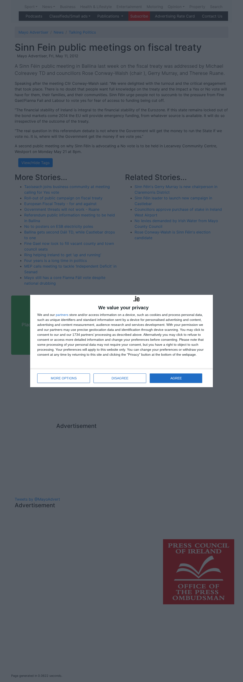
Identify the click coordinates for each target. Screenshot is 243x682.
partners (62, 314)
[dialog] (121, 341)
